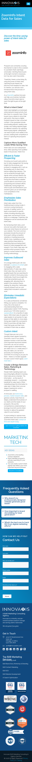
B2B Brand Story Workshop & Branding (15, 664)
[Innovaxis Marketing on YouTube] (14, 649)
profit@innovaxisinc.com (14, 645)
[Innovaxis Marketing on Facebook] (11, 649)
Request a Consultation (15, 470)
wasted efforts (8, 313)
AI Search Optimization (10, 677)
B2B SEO (6, 671)
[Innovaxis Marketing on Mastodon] (21, 649)
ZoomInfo (10, 95)
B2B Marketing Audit (9, 660)
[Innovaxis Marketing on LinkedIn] (4, 649)
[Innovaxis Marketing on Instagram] (18, 649)
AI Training (18, 760)
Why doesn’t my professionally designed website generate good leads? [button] (14, 501)
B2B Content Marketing (10, 667)
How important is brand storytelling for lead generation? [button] (14, 513)
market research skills (17, 396)
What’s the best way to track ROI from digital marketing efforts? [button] (16, 524)
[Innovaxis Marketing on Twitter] (7, 649)
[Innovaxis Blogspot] (24, 650)
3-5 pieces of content (17, 265)
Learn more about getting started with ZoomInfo (16, 426)
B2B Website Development (12, 674)
